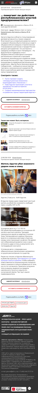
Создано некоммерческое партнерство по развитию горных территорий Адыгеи (19, 91)
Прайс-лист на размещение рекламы (16, 327)
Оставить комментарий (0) (15, 107)
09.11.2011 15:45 (5, 7)
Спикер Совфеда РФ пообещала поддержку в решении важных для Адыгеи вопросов (22, 147)
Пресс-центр (27, 319)
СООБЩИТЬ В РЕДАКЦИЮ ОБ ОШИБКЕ (15, 334)
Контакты (5, 322)
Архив (11, 30)
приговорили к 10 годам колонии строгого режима (18, 259)
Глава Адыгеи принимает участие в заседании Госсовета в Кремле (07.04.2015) (17, 86)
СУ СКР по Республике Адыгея (11, 194)
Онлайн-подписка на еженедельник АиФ (18, 324)
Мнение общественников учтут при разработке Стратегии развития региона (20, 141)
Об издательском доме (10, 319)
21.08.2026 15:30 (6, 157)
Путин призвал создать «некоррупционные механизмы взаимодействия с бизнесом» (15, 81)
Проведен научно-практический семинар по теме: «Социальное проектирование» (22, 135)
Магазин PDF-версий (19, 322)
